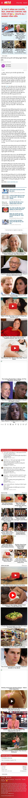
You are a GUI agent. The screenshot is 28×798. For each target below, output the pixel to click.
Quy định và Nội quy (9, 779)
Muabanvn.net (11, 795)
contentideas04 (13, 218)
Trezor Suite (6, 489)
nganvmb (12, 199)
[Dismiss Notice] (25, 7)
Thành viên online (6, 756)
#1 (26, 70)
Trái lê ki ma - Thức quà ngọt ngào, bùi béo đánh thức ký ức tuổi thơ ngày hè (14, 460)
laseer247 (6, 482)
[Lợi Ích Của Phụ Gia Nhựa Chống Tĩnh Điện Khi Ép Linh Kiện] (5, 222)
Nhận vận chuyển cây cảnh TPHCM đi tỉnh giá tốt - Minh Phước (16, 215)
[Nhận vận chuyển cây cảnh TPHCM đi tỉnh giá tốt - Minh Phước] (5, 215)
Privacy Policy (18, 779)
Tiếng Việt (9, 777)
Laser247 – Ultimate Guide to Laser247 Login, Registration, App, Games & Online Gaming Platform (15, 476)
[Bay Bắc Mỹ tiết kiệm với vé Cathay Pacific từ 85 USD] (5, 203)
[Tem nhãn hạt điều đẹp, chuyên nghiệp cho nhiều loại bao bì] (5, 209)
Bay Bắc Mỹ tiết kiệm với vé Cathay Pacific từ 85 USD (16, 202)
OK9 (7, 86)
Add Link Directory (6, 450)
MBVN (3, 777)
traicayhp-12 (6, 465)
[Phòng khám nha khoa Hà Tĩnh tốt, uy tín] (5, 191)
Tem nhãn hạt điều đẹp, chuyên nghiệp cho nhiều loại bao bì (17, 208)
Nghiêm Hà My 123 (14, 192)
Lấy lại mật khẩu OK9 (12, 182)
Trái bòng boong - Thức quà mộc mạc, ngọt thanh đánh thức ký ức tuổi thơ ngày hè (14, 468)
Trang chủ (3, 780)
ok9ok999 (4, 62)
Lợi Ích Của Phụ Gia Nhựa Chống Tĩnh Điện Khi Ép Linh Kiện (16, 222)
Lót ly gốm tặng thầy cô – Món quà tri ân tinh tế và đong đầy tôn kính (15, 453)
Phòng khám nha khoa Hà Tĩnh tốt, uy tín (17, 190)
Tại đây (6, 792)
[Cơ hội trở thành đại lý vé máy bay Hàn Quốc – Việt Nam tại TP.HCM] (5, 197)
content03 (12, 210)
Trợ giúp (23, 779)
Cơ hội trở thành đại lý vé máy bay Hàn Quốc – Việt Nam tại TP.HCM (17, 197)
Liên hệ (2, 779)
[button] (2, 2)
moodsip (5, 457)
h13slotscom (23, 771)
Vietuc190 (12, 224)
